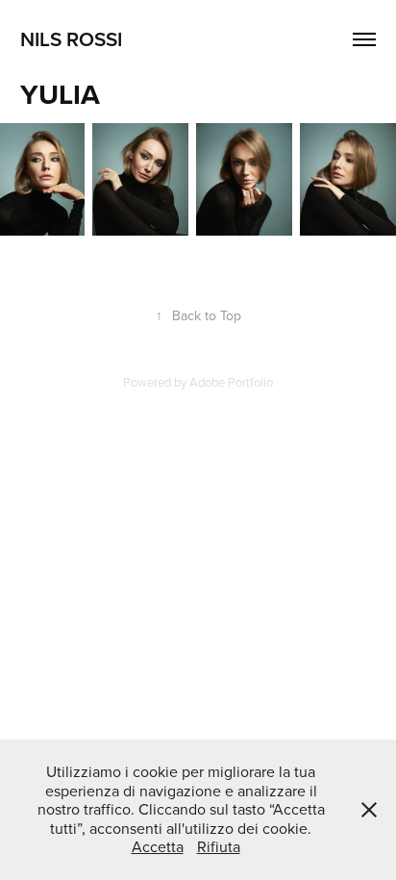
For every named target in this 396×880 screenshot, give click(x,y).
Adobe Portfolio (231, 381)
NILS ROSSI (71, 38)
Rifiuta (218, 846)
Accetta (158, 846)
